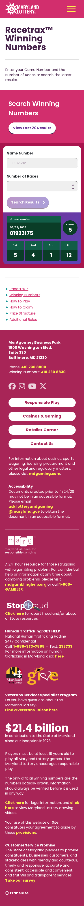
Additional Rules (23, 319)
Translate (18, 893)
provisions (26, 832)
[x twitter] (43, 386)
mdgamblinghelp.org (26, 584)
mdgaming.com (44, 473)
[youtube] (32, 386)
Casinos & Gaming (42, 416)
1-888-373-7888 (29, 646)
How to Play (19, 301)
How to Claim (21, 307)
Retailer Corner (42, 430)
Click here (14, 613)
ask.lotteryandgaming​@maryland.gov (31, 509)
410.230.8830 (53, 372)
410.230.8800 (33, 367)
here (59, 656)
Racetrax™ (18, 288)
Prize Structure (22, 313)
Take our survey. (20, 880)
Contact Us (42, 443)
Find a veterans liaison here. (31, 710)
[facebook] (12, 386)
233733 (65, 646)
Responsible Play (42, 402)
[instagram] (22, 386)
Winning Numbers (24, 295)
